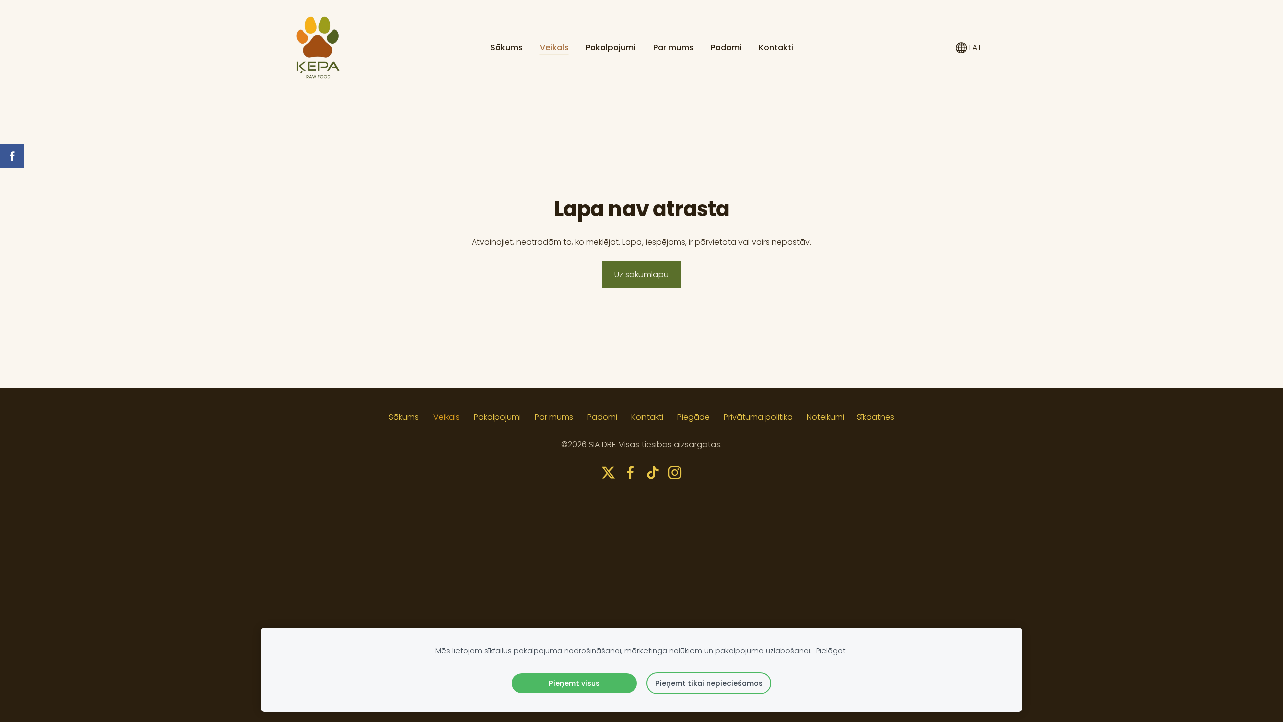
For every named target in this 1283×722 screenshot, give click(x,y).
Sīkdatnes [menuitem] (875, 417)
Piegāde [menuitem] (693, 417)
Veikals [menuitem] (554, 47)
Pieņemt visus (574, 683)
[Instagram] (675, 472)
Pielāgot (831, 651)
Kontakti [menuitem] (776, 47)
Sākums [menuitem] (506, 47)
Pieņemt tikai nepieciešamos (709, 683)
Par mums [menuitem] (673, 47)
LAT (974, 47)
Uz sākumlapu (641, 274)
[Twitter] (608, 472)
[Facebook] (630, 472)
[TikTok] (653, 472)
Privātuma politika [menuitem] (758, 417)
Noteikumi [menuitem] (825, 417)
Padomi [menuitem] (726, 47)
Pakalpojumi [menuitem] (611, 47)
